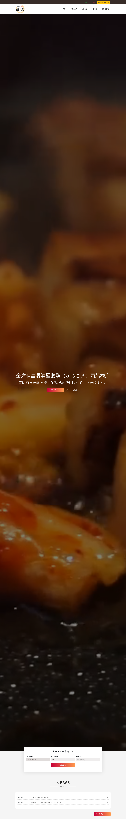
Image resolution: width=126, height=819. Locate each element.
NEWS (94, 9)
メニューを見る (71, 390)
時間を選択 (79, 757)
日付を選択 (29, 757)
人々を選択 (54, 757)
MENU (84, 9)
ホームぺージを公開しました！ (69, 797)
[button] (63, 759)
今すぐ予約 (53, 390)
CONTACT (106, 9)
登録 (94, 2)
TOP (65, 9)
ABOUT (74, 9)
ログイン (87, 2)
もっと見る (100, 814)
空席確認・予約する (103, 2)
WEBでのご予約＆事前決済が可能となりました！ (69, 802)
